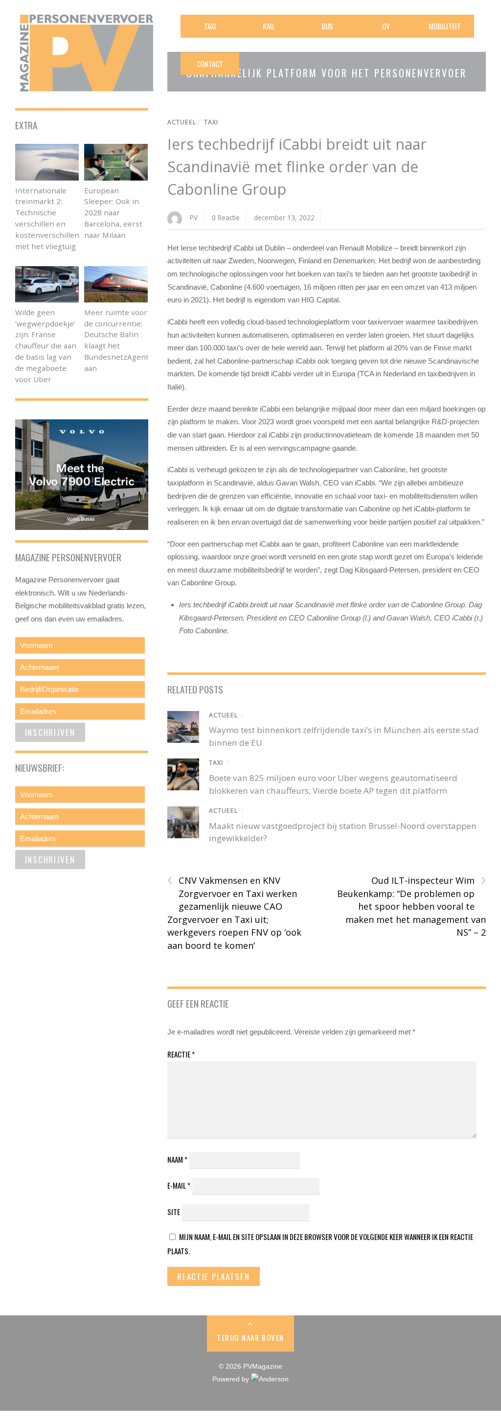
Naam (177, 1159)
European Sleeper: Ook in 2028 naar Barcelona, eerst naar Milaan (113, 212)
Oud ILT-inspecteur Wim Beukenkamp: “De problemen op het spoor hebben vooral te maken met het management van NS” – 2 (411, 906)
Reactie (181, 1054)
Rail (269, 26)
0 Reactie (226, 217)
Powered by (231, 1379)
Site (173, 1211)
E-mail (178, 1185)
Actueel (181, 122)
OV (386, 26)
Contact (210, 63)
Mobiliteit (445, 26)
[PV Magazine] (88, 90)
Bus (327, 26)
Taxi (210, 26)
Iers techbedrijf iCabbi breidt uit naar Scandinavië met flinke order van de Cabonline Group (297, 166)
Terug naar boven (250, 1337)
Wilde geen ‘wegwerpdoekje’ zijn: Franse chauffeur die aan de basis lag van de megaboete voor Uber (45, 345)
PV (194, 217)
